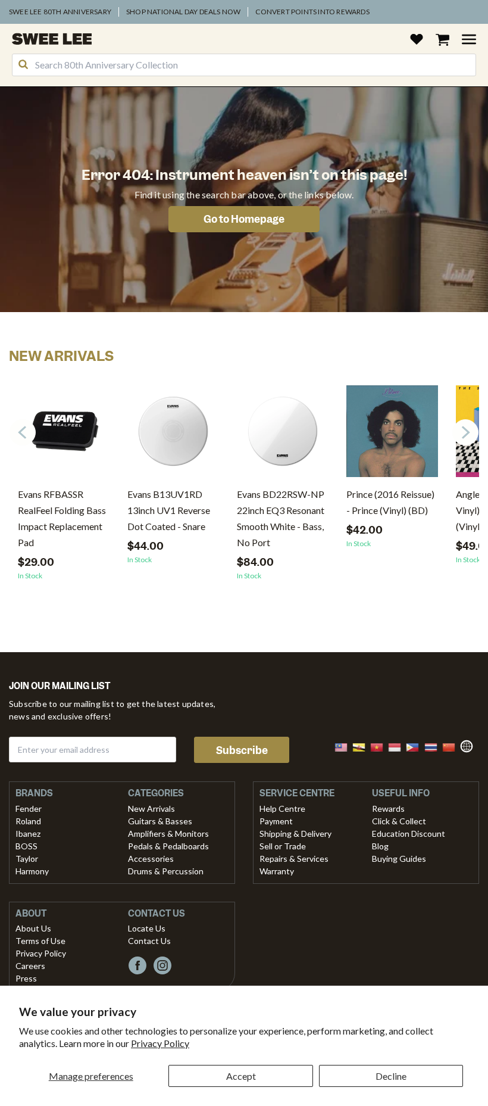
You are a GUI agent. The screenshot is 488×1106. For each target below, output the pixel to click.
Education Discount (408, 833)
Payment (276, 821)
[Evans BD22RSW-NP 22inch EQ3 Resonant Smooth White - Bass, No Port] (283, 435)
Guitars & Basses (160, 821)
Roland (28, 821)
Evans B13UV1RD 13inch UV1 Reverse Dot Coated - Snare (168, 510)
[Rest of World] (469, 744)
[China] (452, 746)
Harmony (32, 871)
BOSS (26, 846)
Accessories (151, 858)
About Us (33, 928)
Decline (391, 1076)
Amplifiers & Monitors (168, 833)
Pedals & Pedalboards (168, 846)
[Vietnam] (380, 746)
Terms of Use (40, 941)
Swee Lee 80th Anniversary (60, 11)
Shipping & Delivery (295, 833)
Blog (380, 846)
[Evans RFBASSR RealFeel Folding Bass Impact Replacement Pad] (64, 435)
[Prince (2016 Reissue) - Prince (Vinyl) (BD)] (392, 435)
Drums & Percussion (166, 871)
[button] (465, 432)
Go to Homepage (244, 219)
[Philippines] (416, 746)
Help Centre (282, 808)
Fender (28, 808)
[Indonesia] (398, 746)
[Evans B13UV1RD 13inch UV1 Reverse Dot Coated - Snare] (173, 435)
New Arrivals (151, 808)
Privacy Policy (160, 1043)
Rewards (388, 808)
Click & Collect (399, 821)
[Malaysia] (344, 746)
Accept (241, 1076)
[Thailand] (434, 746)
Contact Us (149, 941)
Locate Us (146, 928)
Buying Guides (399, 858)
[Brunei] (362, 746)
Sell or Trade (282, 846)
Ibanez (27, 833)
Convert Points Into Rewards (312, 11)
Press (26, 978)
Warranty (276, 871)
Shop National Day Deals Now (183, 11)
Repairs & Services (294, 858)
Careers (30, 966)
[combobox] (244, 65)
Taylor (26, 858)
